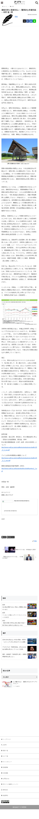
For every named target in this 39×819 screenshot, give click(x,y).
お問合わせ (6, 778)
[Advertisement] (19, 46)
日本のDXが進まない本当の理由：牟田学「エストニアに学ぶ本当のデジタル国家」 (14, 641)
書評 (4, 633)
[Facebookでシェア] (27, 21)
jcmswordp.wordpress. (10, 510)
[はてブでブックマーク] (31, 21)
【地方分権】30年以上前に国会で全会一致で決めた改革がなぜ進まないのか (13, 624)
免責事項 (5, 795)
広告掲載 (5, 773)
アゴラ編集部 (16, 686)
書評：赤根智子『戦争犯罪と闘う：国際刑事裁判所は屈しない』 (14, 655)
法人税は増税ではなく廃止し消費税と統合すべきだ (14, 608)
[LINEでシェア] (34, 21)
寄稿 (16, 16)
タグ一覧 (5, 756)
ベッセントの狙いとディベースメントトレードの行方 (14, 616)
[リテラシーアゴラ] (6, 684)
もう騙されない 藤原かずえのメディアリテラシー (25, 682)
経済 (4, 537)
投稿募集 (5, 767)
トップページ (7, 739)
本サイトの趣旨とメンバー (10, 784)
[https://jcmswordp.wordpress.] (7, 503)
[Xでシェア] (24, 21)
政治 (3, 620)
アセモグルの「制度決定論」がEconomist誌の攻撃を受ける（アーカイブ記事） (14, 648)
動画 (4, 598)
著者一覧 (5, 750)
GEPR (5, 745)
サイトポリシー (7, 761)
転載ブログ (11, 537)
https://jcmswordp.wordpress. (21, 500)
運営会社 (5, 789)
